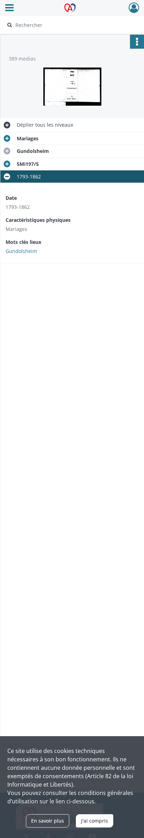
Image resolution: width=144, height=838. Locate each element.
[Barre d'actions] (137, 42)
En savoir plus (47, 820)
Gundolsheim (21, 251)
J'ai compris (94, 820)
